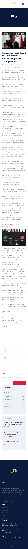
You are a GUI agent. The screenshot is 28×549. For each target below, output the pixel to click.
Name (4, 350)
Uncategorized (8, 410)
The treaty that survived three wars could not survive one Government (13, 423)
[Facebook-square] (6, 502)
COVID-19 (6, 393)
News (6, 403)
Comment (5, 326)
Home (9, 19)
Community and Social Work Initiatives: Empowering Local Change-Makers (12, 442)
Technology (7, 406)
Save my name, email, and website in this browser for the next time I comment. (12, 376)
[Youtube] (10, 502)
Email (4, 357)
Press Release (16, 19)
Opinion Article (8, 396)
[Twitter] (3, 502)
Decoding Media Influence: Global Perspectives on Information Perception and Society (13, 432)
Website (4, 365)
